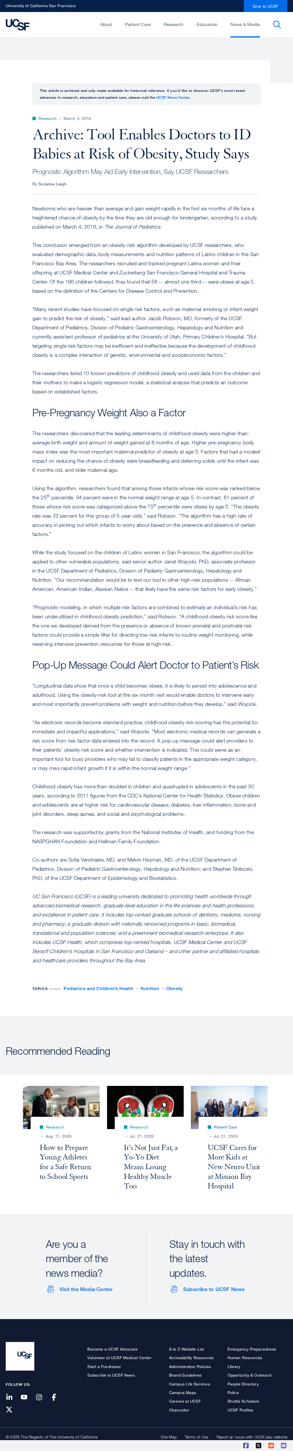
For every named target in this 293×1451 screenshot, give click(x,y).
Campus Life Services (189, 1383)
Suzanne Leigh (52, 183)
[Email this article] (284, 1445)
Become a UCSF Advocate (112, 1349)
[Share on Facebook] (246, 1445)
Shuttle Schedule (243, 1401)
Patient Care (138, 24)
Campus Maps (182, 1392)
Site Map (169, 1436)
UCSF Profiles (240, 1410)
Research (173, 24)
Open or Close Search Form (277, 25)
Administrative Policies (190, 1366)
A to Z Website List (186, 1349)
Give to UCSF (265, 6)
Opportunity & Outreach (249, 1375)
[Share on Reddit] (271, 1445)
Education (207, 24)
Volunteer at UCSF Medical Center (119, 1357)
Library (233, 1366)
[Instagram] (42, 1397)
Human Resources (244, 1357)
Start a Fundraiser (104, 1366)
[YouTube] (27, 1397)
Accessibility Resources (191, 1357)
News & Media (245, 24)
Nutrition (149, 988)
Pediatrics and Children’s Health (98, 988)
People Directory (243, 1383)
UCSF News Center (173, 97)
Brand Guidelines (185, 1375)
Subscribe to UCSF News (213, 1289)
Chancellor (179, 1410)
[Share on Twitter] (259, 1445)
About (106, 24)
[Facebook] (57, 1397)
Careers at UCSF (185, 1401)
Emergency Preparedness (251, 1349)
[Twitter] (12, 1410)
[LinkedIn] (12, 1397)
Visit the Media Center (86, 1289)
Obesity (174, 988)
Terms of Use (196, 1436)
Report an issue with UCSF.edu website (252, 1436)
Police (233, 1392)
